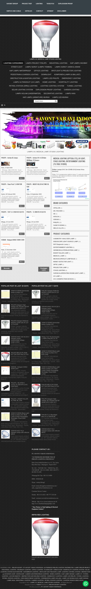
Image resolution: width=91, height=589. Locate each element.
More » (22, 178)
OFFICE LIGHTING (41, 71)
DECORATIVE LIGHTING (53, 93)
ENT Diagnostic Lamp (60, 244)
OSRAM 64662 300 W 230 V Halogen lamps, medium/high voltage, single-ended (20, 339)
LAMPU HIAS (70, 93)
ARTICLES (28, 11)
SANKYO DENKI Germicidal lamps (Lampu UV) (20, 291)
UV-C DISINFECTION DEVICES (63, 279)
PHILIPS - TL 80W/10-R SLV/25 (36, 212)
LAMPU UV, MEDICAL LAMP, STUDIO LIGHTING (45, 582)
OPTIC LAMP (57, 264)
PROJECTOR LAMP (60, 267)
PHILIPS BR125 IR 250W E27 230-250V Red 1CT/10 (19, 353)
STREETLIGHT (17, 67)
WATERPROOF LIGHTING (31, 572)
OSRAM (56, 219)
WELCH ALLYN (58, 228)
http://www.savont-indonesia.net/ (46, 501)
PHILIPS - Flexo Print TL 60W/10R (11, 184)
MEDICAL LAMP (58, 256)
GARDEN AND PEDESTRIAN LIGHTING (37, 574)
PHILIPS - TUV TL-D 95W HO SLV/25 (12, 212)
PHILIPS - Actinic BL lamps (9, 157)
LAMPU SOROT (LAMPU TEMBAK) (38, 67)
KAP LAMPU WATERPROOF (20, 71)
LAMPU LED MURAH (60, 97)
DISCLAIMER (61, 11)
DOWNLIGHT (46, 74)
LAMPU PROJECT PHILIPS (36, 63)
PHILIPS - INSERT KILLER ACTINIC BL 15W (38, 185)
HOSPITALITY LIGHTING (68, 82)
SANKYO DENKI (58, 225)
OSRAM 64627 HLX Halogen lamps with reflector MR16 (20, 432)
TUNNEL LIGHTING (74, 86)
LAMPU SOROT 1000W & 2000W (67, 67)
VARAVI (38, 584)
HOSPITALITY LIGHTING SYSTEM (73, 569)
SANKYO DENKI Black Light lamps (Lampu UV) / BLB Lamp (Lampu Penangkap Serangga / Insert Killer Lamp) (20, 416)
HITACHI (56, 216)
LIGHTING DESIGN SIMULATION (73, 580)
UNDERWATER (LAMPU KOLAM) (51, 578)
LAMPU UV (78, 574)
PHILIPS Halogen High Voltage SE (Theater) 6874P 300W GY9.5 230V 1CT (20, 306)
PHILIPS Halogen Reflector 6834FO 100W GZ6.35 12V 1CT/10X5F (19, 322)
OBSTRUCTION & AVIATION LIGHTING (25, 78)
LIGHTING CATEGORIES (13, 63)
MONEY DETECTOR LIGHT (62, 262)
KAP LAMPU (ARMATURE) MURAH (36, 97)
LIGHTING (39, 4)
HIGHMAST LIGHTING (24, 569)
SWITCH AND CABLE (14, 11)
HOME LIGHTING (49, 82)
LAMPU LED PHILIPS (51, 78)
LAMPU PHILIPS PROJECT (82, 567)
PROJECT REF (27, 4)
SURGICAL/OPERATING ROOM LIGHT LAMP (68, 273)
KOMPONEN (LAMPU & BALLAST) (67, 74)
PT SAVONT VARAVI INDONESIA (33, 567)
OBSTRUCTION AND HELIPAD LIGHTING (33, 576)
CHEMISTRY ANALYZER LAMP (63, 239)
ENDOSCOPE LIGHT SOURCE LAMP (65, 241)
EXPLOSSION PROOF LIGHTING (48, 90)
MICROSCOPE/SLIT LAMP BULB (64, 259)
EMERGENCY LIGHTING (71, 78)
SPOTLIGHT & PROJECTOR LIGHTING (66, 71)
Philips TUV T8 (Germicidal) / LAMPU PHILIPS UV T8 (50, 337)
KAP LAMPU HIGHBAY (78, 63)
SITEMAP (50, 11)
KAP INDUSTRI (17, 572)
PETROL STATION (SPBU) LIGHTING (23, 86)
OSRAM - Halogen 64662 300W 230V (12, 239)
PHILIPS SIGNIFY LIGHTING (57, 584)
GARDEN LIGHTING (71, 90)
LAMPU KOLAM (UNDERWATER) (28, 93)
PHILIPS (56, 222)
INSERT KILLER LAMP (60, 253)
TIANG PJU (50, 4)
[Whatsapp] (86, 584)
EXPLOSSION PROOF (65, 4)
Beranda (7, 268)
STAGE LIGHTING (59, 270)
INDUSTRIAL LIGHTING (58, 63)
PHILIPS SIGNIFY (17, 567)
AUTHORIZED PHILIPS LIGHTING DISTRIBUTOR (59, 567)
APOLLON (56, 208)
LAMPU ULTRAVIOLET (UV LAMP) (26, 82)
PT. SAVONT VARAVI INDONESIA (51, 586)
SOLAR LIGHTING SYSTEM (22, 90)
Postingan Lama (43, 269)
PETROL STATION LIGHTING (11, 578)
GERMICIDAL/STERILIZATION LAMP (65, 250)
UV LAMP (56, 276)
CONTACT (39, 11)
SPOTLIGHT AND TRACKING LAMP (50, 572)
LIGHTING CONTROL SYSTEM (52, 86)
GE (54, 214)
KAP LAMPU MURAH (68, 574)
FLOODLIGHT (48, 569)
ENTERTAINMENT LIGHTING (62, 247)
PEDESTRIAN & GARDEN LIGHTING (24, 74)
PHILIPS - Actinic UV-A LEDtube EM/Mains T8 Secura (36, 158)
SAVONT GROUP (12, 4)
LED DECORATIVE (14, 576)
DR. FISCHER (57, 211)
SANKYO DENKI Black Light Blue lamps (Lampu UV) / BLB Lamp (50, 352)
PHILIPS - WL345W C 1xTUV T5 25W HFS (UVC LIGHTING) (19, 384)
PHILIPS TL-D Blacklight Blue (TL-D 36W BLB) (49, 415)
